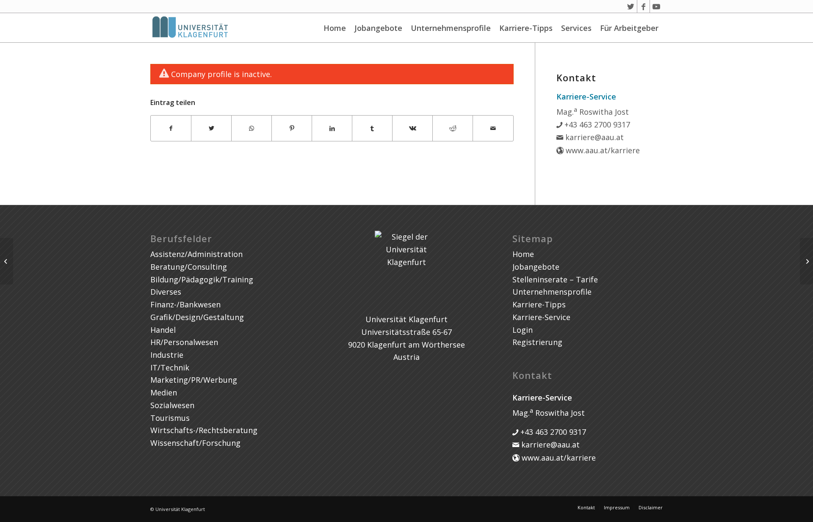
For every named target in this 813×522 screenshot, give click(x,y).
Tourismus (170, 418)
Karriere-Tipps (526, 28)
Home (335, 28)
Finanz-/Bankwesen (185, 304)
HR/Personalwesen (184, 342)
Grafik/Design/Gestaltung (197, 317)
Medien (163, 392)
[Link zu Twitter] (631, 6)
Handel (163, 330)
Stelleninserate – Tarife (555, 279)
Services (576, 28)
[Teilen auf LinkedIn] (332, 128)
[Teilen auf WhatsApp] (251, 128)
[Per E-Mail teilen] (493, 128)
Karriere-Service (541, 317)
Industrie (166, 355)
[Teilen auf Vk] (412, 128)
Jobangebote (378, 28)
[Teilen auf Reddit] (453, 128)
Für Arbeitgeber (629, 28)
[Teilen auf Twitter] (211, 128)
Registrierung (537, 342)
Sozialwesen (172, 405)
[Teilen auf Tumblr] (372, 128)
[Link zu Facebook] (643, 6)
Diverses (165, 292)
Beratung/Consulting (188, 267)
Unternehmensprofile (451, 28)
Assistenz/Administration (196, 254)
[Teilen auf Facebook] (171, 128)
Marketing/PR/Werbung (193, 380)
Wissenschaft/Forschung (195, 443)
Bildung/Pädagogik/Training (201, 279)
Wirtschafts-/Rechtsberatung (203, 430)
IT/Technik (169, 367)
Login (522, 330)
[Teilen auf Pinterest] (292, 128)
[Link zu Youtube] (656, 6)
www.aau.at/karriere (602, 150)
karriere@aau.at (593, 137)
